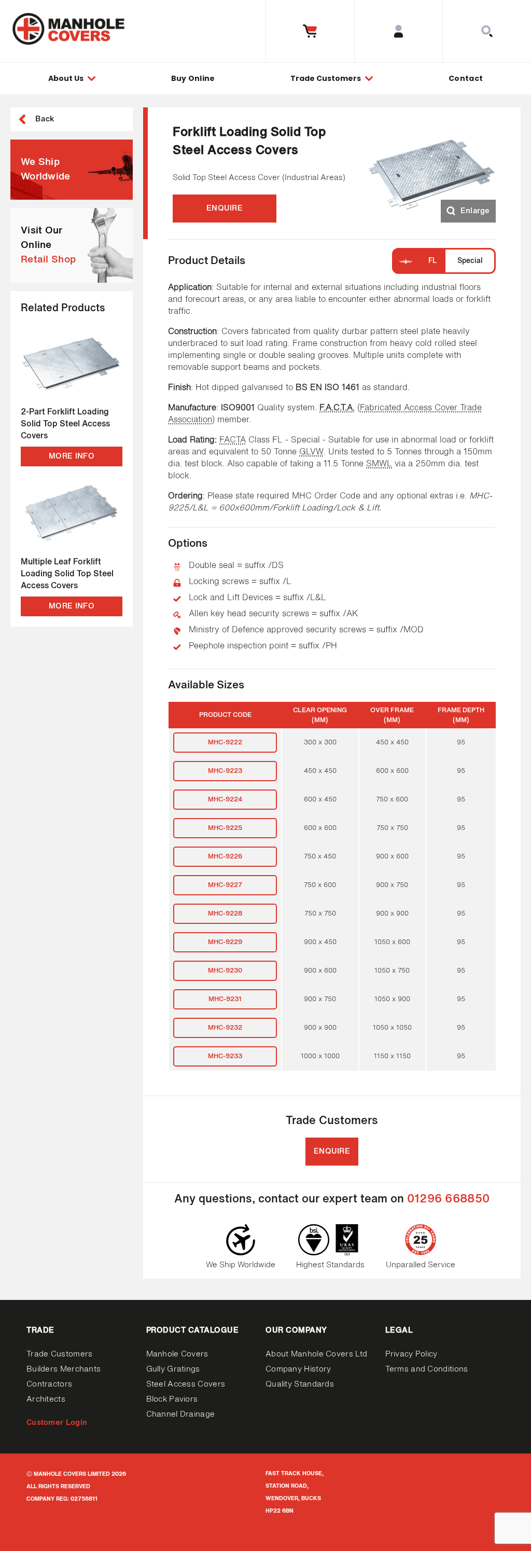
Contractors (49, 1384)
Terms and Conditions (426, 1369)
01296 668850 (448, 1199)
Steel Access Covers (186, 1384)
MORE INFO (71, 456)
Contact (466, 78)
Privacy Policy (411, 1354)
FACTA (232, 440)
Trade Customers (59, 1354)
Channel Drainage (180, 1414)
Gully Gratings (173, 1369)
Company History (298, 1369)
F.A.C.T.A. (337, 408)
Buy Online (193, 78)
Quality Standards (300, 1384)
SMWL (379, 464)
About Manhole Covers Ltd (316, 1354)
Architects (45, 1399)
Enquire (224, 208)
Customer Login (56, 1423)
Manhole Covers (177, 1354)
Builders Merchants (63, 1369)
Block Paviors (172, 1399)
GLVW (311, 452)
